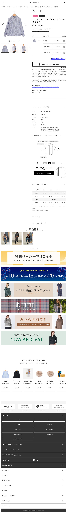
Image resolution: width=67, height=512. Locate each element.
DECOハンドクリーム (28, 383)
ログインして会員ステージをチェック (40, 31)
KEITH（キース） (11, 6)
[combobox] (49, 163)
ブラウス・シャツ (28, 6)
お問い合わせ (6, 501)
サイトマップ (6, 506)
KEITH (49, 420)
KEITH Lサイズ (17, 439)
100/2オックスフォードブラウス (8, 383)
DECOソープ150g (61, 383)
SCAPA (17, 420)
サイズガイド (50, 135)
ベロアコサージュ (39, 383)
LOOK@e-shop (33, 2)
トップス (20, 6)
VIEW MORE (32, 248)
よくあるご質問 (7, 485)
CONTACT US (11, 455)
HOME (3, 6)
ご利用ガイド (6, 475)
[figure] (37, 163)
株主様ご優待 (6, 480)
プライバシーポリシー (9, 496)
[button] (25, 24)
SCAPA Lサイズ (49, 434)
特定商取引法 (6, 490)
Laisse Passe (17, 429)
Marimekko (49, 424)
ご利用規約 (5, 470)
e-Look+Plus (49, 429)
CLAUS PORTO (17, 434)
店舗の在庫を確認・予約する (58, 58)
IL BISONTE (18, 424)
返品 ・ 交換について (36, 217)
